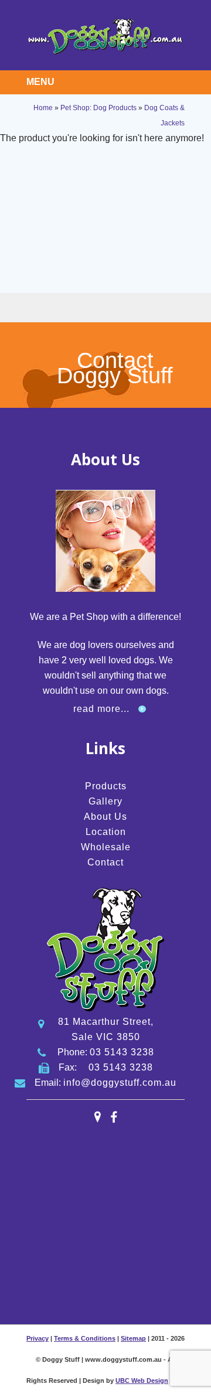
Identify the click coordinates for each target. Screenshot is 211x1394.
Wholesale (106, 847)
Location (106, 832)
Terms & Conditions (84, 1338)
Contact (105, 862)
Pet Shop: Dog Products (98, 108)
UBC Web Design (141, 1380)
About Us (105, 817)
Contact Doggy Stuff (115, 368)
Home (43, 108)
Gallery (105, 801)
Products (106, 786)
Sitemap (133, 1338)
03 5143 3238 (122, 1052)
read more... (101, 709)
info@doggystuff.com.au (119, 1083)
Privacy (37, 1338)
